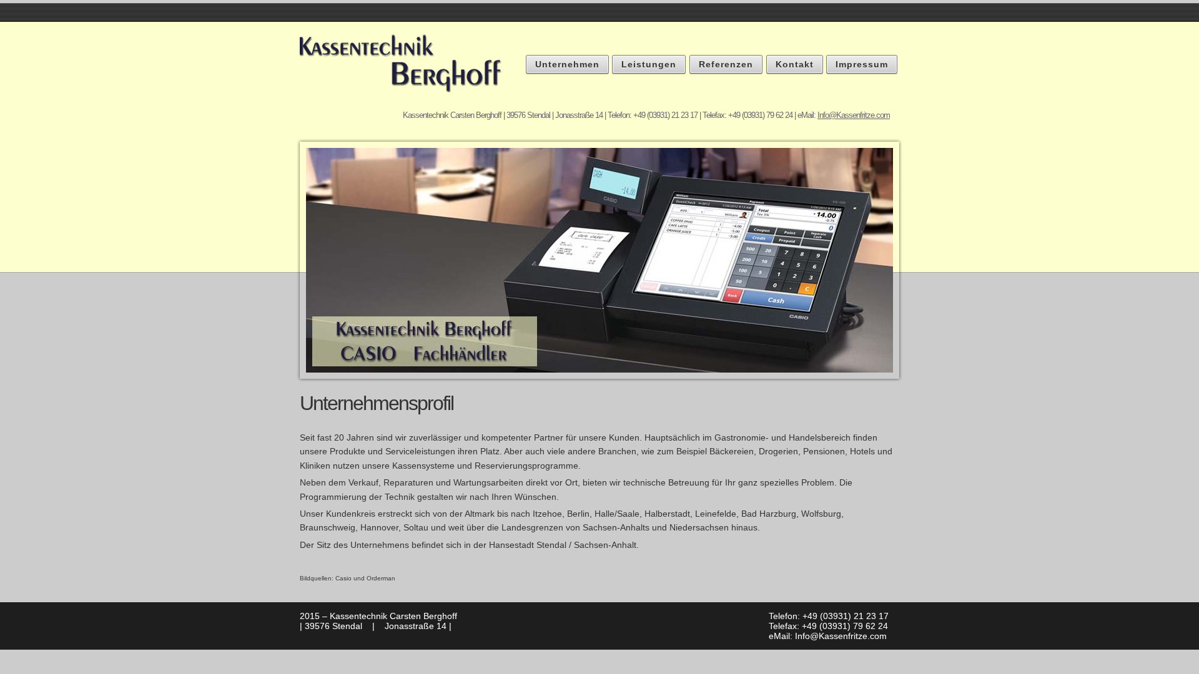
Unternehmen (567, 64)
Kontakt (795, 64)
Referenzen (726, 64)
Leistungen (648, 64)
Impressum (862, 64)
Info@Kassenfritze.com (853, 115)
